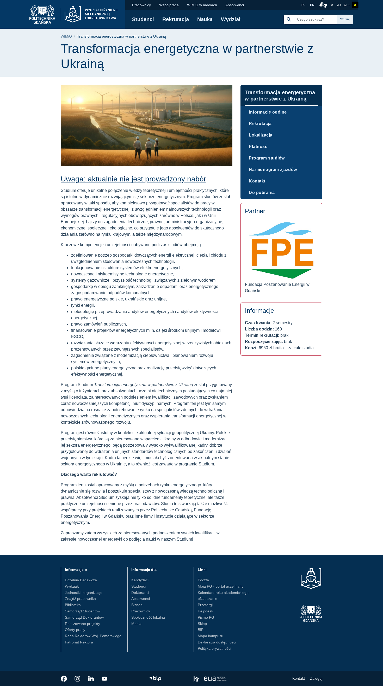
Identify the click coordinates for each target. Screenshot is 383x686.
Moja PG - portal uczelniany (220, 586)
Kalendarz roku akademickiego (223, 592)
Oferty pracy (75, 630)
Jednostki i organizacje (83, 592)
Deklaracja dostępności (217, 642)
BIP (200, 630)
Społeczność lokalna (148, 617)
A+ (339, 5)
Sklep (202, 624)
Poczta (203, 580)
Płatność (258, 146)
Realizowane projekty (82, 624)
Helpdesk (205, 611)
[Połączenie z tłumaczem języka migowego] (322, 5)
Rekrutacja (175, 19)
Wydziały (72, 586)
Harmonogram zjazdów (273, 169)
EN (312, 5)
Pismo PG (206, 617)
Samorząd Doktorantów (84, 617)
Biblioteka (73, 605)
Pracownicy (141, 5)
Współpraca (169, 5)
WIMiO (66, 36)
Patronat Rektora (79, 642)
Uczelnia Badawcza (81, 580)
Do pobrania (262, 192)
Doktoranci (140, 592)
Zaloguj (316, 678)
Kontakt (257, 181)
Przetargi (205, 605)
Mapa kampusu (210, 636)
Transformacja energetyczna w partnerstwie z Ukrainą (280, 96)
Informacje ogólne (268, 112)
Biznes (136, 605)
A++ (346, 5)
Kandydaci (140, 580)
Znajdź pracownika (80, 598)
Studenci (143, 19)
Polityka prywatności (214, 648)
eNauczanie (207, 598)
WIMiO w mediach (202, 5)
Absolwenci (234, 5)
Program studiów (267, 158)
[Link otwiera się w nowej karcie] (64, 679)
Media (136, 624)
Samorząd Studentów (82, 611)
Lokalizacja (261, 135)
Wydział (230, 19)
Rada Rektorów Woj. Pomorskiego (93, 636)
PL (303, 5)
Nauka (205, 19)
